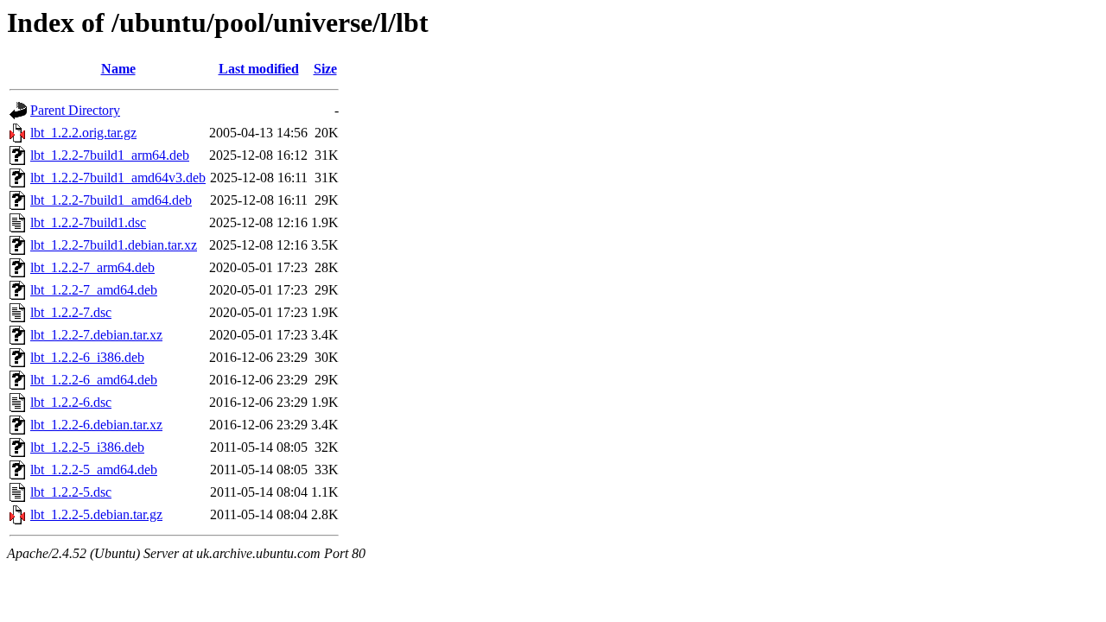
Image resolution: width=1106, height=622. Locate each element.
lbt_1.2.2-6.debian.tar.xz (96, 424)
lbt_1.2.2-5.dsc (70, 492)
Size (325, 68)
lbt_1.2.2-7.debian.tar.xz (96, 334)
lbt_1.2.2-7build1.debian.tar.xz (113, 245)
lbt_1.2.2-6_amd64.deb (93, 379)
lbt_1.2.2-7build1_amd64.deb (111, 200)
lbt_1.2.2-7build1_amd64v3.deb (118, 177)
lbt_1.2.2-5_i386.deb (87, 447)
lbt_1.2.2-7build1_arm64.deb (109, 155)
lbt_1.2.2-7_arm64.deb (92, 267)
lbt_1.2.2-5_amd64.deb (93, 469)
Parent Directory (75, 110)
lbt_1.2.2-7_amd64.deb (93, 289)
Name (118, 68)
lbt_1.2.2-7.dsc (70, 312)
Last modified (259, 68)
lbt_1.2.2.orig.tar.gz (83, 132)
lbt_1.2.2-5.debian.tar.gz (96, 514)
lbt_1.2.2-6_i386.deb (87, 357)
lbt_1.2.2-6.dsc (70, 402)
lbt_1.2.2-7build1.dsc (88, 222)
